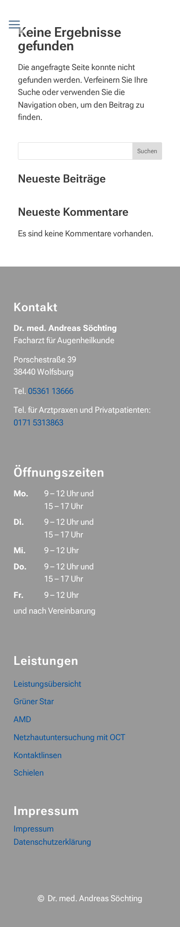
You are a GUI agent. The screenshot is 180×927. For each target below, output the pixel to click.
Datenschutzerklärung (52, 843)
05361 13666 (50, 391)
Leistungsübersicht (47, 684)
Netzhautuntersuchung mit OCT (69, 737)
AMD (22, 719)
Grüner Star (34, 701)
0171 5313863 (38, 423)
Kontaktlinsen (38, 755)
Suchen (147, 150)
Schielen (29, 773)
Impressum (34, 830)
